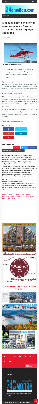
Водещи (6, 121)
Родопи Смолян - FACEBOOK (11, 194)
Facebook (32, 147)
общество (13, 121)
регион (18, 121)
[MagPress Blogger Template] (19, 9)
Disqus (24, 147)
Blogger (16, 147)
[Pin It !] (8, 138)
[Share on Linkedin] (21, 133)
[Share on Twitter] (21, 129)
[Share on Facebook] (8, 129)
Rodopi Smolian (8, 402)
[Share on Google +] (8, 133)
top (22, 121)
